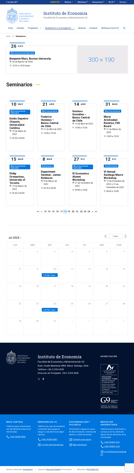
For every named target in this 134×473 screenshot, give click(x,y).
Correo (123, 2)
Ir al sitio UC (11, 2)
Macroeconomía (49, 111)
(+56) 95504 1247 (112, 446)
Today (115, 236)
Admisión (54, 2)
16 (57, 211)
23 (85, 211)
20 (73, 211)
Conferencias (111, 166)
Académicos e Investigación (60, 28)
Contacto (93, 28)
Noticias (82, 28)
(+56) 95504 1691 (112, 442)
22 (81, 211)
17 (61, 211)
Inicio (10, 28)
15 (53, 211)
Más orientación (80, 445)
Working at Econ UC (110, 28)
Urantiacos (27, 469)
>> (96, 211)
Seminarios (47, 166)
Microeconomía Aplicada (22, 53)
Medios (69, 2)
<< (38, 211)
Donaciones (97, 2)
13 (45, 211)
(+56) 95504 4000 (18, 437)
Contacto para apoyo (82, 439)
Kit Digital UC (92, 469)
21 (77, 211)
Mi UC (111, 2)
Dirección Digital (52, 469)
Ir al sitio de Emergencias (52, 445)
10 (55, 269)
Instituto (20, 28)
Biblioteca (82, 2)
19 (69, 211)
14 (49, 211)
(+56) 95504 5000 (49, 439)
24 (89, 211)
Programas (35, 28)
